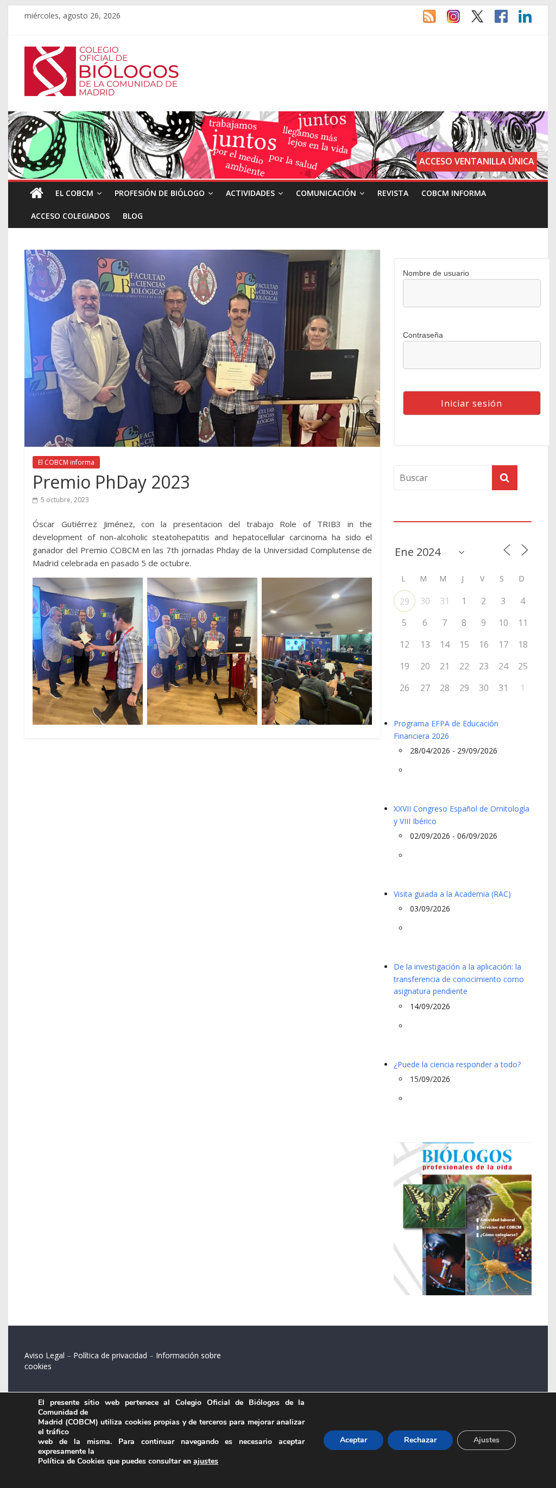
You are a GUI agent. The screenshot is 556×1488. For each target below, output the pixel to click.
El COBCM (74, 193)
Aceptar (353, 1440)
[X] (472, 21)
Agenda (411, 514)
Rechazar (420, 1440)
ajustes (205, 1461)
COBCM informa (453, 193)
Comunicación (326, 193)
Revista (392, 193)
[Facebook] (496, 21)
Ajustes (486, 1440)
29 (404, 601)
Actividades (250, 193)
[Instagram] (448, 21)
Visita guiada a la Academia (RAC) (452, 894)
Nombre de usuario (436, 273)
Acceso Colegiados (70, 216)
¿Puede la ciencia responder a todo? (457, 1064)
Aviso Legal (44, 1355)
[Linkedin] (520, 21)
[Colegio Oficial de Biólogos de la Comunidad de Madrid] (101, 52)
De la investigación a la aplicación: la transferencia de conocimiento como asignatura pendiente (459, 978)
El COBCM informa (66, 462)
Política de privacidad (110, 1355)
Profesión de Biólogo (160, 193)
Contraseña (423, 335)
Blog (133, 216)
